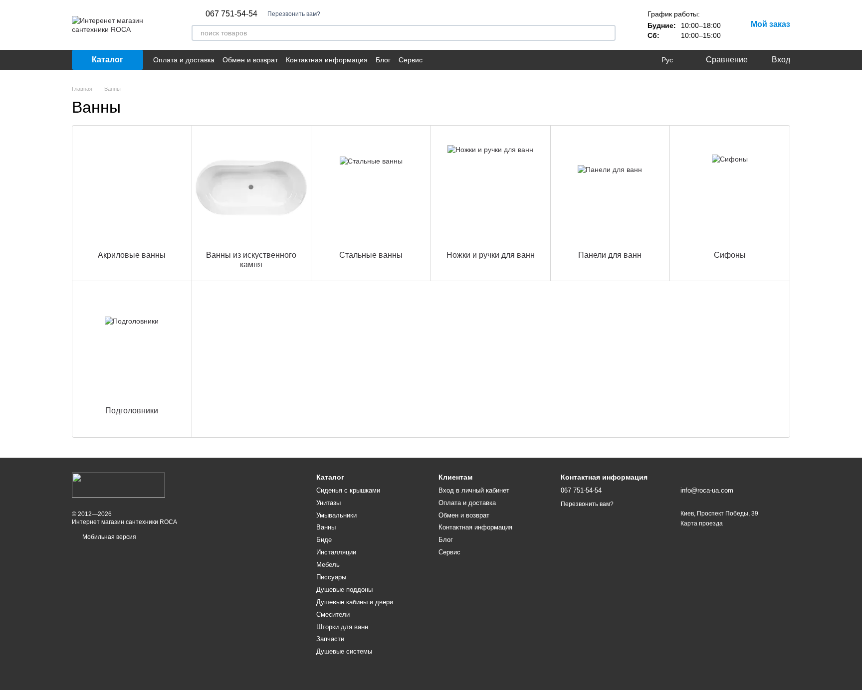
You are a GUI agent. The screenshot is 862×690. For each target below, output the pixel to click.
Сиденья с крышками (348, 490)
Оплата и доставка (184, 60)
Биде (324, 539)
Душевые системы (344, 651)
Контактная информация (327, 60)
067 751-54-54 (231, 14)
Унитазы (328, 503)
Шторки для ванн (342, 627)
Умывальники (336, 515)
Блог (383, 60)
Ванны (326, 527)
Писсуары (331, 577)
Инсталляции (336, 552)
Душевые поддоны (344, 589)
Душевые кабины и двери (354, 602)
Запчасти (330, 639)
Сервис (411, 60)
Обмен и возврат (250, 60)
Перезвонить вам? (293, 13)
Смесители (333, 614)
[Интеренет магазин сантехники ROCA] (118, 484)
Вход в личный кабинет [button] (473, 490)
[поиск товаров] (608, 33)
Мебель (328, 564)
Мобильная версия (108, 536)
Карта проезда (701, 523)
